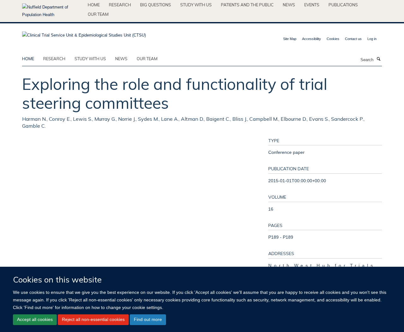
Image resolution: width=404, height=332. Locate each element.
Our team (98, 14)
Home (94, 4)
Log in (372, 39)
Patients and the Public (247, 4)
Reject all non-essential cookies (93, 319)
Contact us (353, 39)
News (289, 4)
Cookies (333, 39)
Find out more (148, 319)
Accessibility (311, 39)
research (54, 58)
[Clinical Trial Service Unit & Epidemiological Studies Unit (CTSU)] (84, 33)
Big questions (155, 4)
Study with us (196, 4)
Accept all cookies (35, 319)
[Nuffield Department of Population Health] (52, 11)
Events (311, 4)
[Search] (378, 59)
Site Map (289, 39)
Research (120, 4)
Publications (343, 4)
